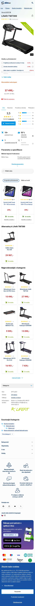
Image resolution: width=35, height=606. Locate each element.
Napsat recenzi (9, 123)
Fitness (7, 8)
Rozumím (17, 591)
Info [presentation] (4, 108)
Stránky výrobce (16, 397)
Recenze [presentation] (10, 108)
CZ (5, 515)
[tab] (3, 108)
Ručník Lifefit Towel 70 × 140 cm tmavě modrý (9, 203)
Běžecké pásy (28, 8)
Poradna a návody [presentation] (20, 108)
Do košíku (11, 261)
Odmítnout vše (17, 602)
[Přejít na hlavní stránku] (6, 3)
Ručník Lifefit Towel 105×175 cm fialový (26, 203)
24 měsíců (14, 394)
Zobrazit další (16, 378)
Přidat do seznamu (8, 99)
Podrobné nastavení (17, 597)
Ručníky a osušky (9, 219)
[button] (17, 442)
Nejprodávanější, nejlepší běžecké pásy (16, 430)
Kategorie (6, 385)
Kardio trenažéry (17, 8)
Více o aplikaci (9, 535)
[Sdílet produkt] (32, 15)
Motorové (11, 428)
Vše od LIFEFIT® (6, 12)
